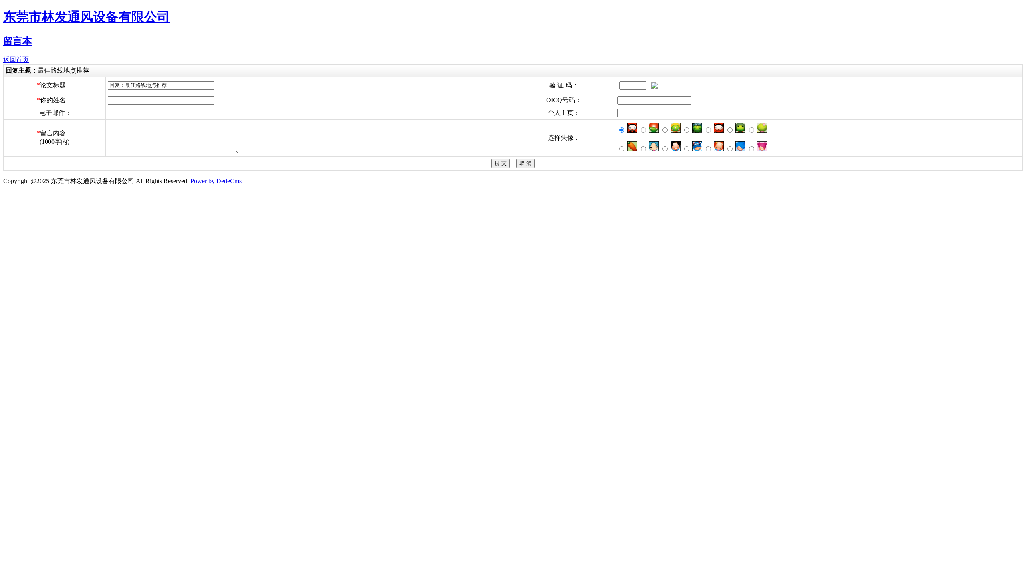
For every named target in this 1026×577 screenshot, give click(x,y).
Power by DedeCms (216, 181)
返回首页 (16, 59)
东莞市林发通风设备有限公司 (86, 17)
